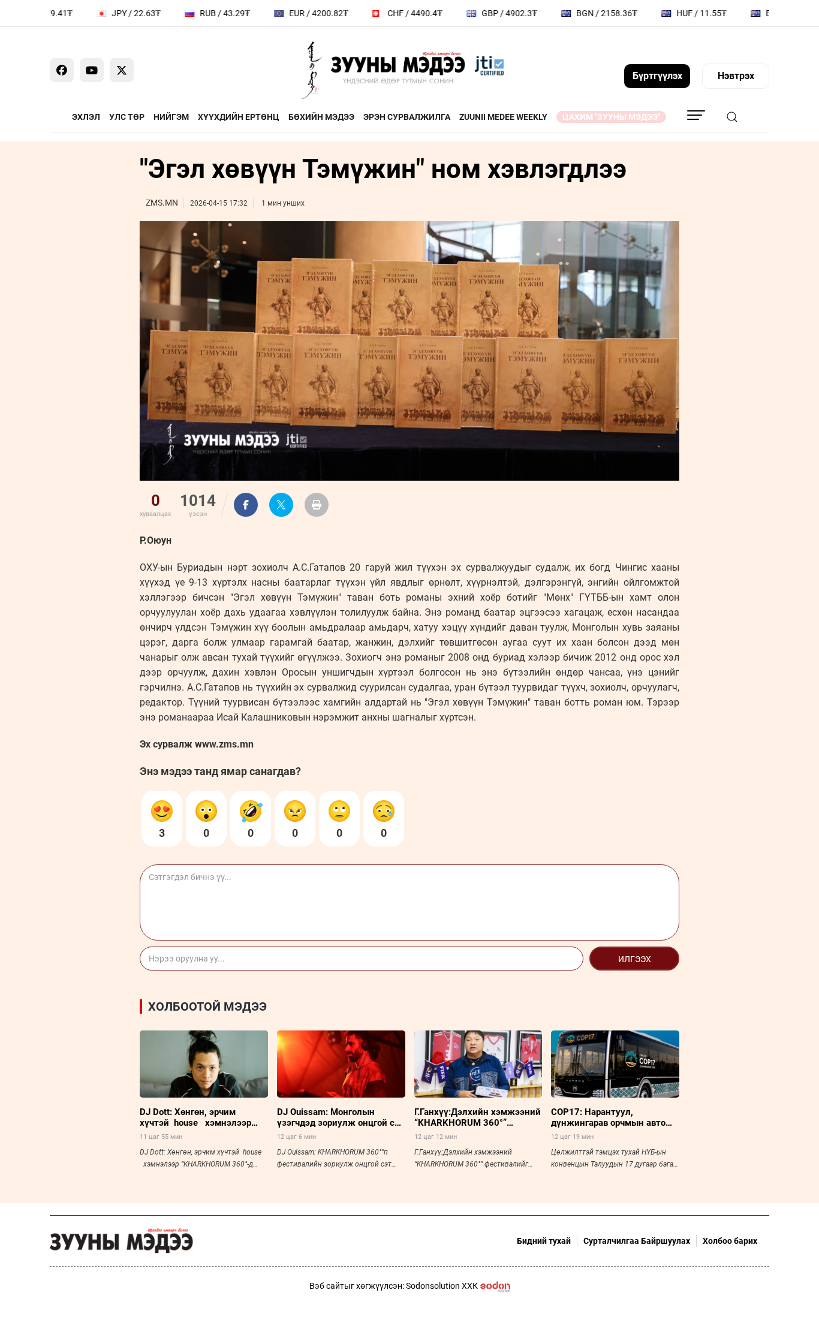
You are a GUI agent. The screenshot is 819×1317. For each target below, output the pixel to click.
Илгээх (634, 959)
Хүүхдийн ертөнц (238, 117)
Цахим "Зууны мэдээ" (611, 117)
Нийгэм (171, 117)
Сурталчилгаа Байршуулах (636, 1241)
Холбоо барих (730, 1241)
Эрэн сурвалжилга (406, 117)
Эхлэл (86, 117)
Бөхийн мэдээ (321, 117)
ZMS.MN (162, 202)
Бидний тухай (544, 1241)
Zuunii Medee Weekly (503, 117)
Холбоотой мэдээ (207, 1006)
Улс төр (126, 117)
